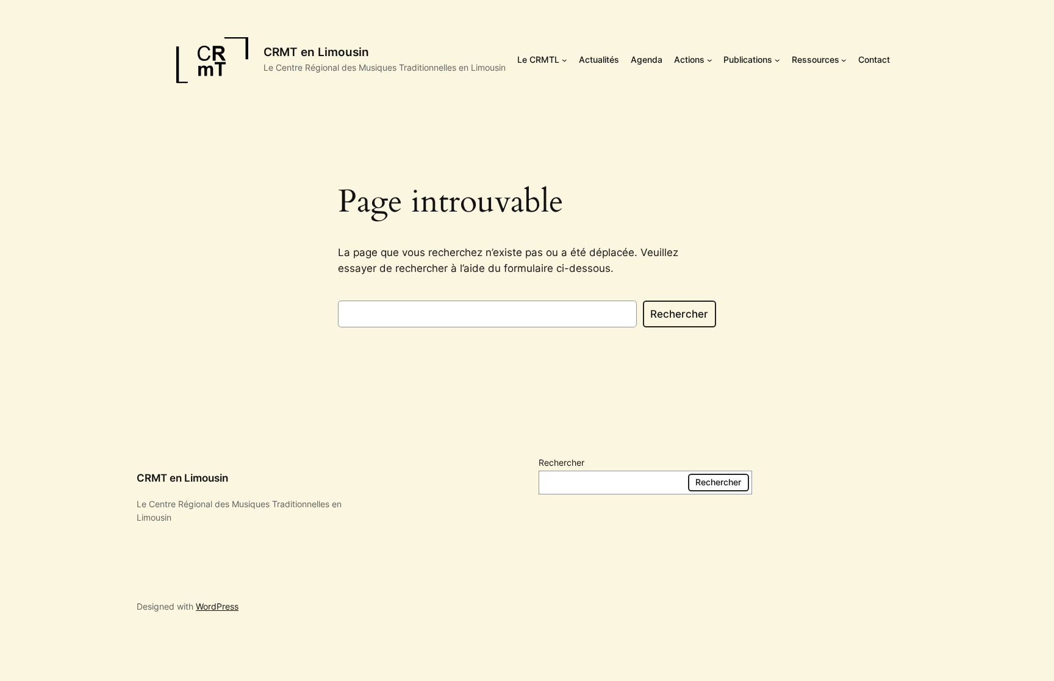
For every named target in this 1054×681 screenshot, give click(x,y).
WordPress (217, 606)
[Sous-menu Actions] (709, 60)
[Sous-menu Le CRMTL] (564, 60)
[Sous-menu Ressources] (844, 60)
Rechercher (679, 314)
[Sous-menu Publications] (777, 60)
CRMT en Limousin (316, 52)
